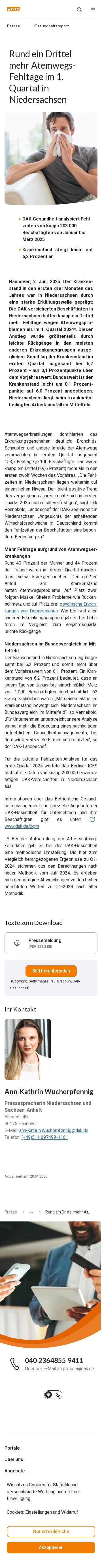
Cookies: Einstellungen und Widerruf (42, 1512)
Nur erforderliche (51, 1531)
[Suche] (79, 9)
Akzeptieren (51, 1547)
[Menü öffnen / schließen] (93, 9)
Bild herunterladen (51, 971)
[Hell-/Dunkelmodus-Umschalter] (53, 1394)
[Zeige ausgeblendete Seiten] (29, 1212)
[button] (13, 9)
